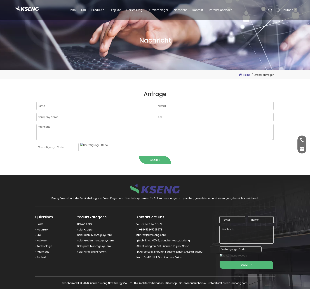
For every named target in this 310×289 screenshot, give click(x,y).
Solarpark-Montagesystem (94, 246)
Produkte (97, 10)
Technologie (44, 246)
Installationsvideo (220, 10)
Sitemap (171, 283)
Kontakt (197, 10)
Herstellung (134, 10)
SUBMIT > (155, 160)
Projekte (115, 10)
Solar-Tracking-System (92, 251)
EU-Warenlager (158, 10)
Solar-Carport (86, 229)
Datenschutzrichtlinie (192, 283)
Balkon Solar (84, 224)
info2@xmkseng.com (152, 235)
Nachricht (180, 10)
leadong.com (239, 283)
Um (83, 10)
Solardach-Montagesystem (94, 235)
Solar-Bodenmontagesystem (95, 240)
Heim (72, 10)
